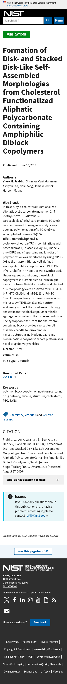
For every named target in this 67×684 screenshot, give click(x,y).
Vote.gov (58, 671)
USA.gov (45, 671)
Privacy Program (49, 641)
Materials (30, 415)
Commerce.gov (12, 671)
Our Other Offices (41, 592)
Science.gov (30, 671)
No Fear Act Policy (14, 656)
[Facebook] (15, 600)
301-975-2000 (10, 586)
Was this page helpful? (33, 551)
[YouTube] (38, 600)
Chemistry (16, 415)
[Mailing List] (7, 611)
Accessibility (29, 641)
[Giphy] (46, 600)
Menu (59, 20)
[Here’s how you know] (33, 4)
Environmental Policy (48, 656)
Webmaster (9, 592)
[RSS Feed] (54, 600)
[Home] (14, 13)
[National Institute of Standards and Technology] (28, 567)
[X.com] (7, 600)
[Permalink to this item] (19, 177)
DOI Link (8, 377)
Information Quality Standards (44, 664)
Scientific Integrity (13, 664)
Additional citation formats (26, 480)
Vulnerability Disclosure (47, 649)
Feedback (40, 622)
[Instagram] (30, 600)
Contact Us (25, 592)
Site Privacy (12, 641)
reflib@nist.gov (35, 516)
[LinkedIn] (22, 600)
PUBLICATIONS (16, 34)
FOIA (30, 656)
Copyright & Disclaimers (17, 649)
